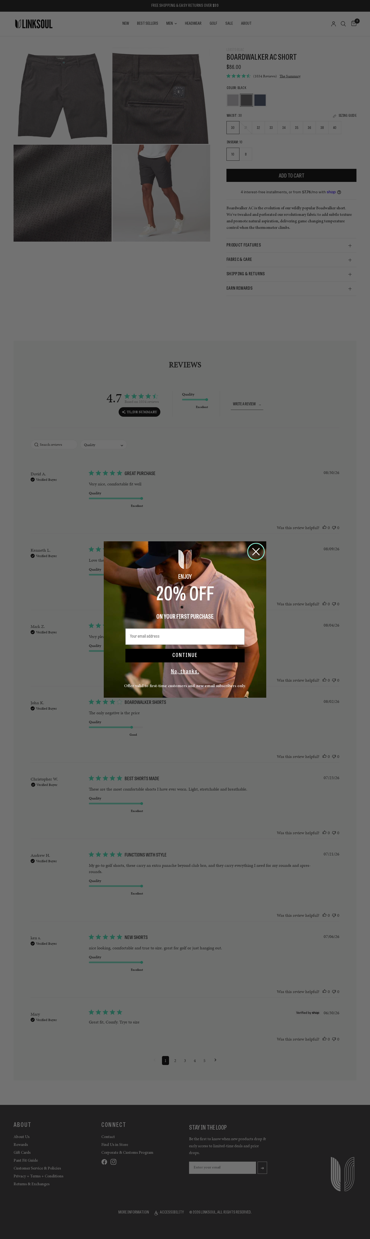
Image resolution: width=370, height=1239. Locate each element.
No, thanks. (185, 672)
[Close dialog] (256, 551)
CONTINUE (185, 656)
